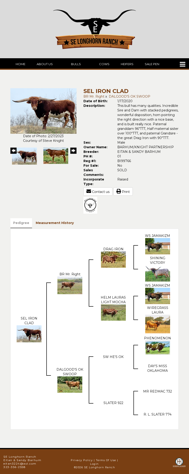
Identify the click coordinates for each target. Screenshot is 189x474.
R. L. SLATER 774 (157, 414)
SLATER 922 (113, 403)
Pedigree (21, 223)
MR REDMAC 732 (157, 391)
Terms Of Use (106, 460)
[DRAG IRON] (113, 259)
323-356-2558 (14, 467)
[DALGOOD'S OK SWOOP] (69, 384)
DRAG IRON (113, 249)
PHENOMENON (157, 338)
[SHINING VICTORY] (157, 273)
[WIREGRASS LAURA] (157, 324)
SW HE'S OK (113, 357)
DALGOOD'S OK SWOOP (129, 96)
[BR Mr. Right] (69, 285)
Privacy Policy (82, 460)
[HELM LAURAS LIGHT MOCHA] (113, 312)
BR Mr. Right (93, 96)
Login (94, 463)
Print (125, 192)
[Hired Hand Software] (179, 465)
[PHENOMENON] (157, 347)
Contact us (100, 192)
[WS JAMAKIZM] (157, 246)
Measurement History (55, 223)
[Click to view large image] (43, 111)
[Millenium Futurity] (91, 205)
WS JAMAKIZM (157, 236)
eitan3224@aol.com (19, 463)
